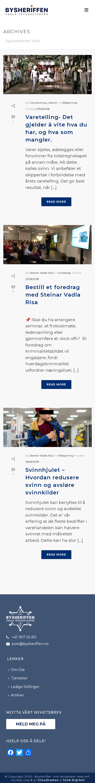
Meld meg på (31, 724)
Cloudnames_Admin (43, 102)
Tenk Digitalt (74, 780)
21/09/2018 (32, 279)
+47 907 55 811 (24, 637)
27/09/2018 (42, 109)
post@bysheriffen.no (30, 644)
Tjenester (19, 678)
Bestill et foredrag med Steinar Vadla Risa (53, 294)
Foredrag (64, 272)
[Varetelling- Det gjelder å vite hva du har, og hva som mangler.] (47, 74)
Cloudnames (48, 780)
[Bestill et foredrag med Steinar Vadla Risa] (47, 244)
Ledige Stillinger (25, 687)
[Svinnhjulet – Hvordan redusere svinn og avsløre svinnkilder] (47, 427)
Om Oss (18, 670)
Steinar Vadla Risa (42, 272)
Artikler (17, 695)
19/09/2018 (32, 461)
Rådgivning (69, 102)
